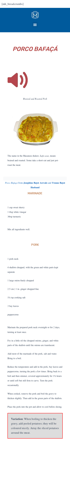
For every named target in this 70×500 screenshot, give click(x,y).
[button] (35, 24)
